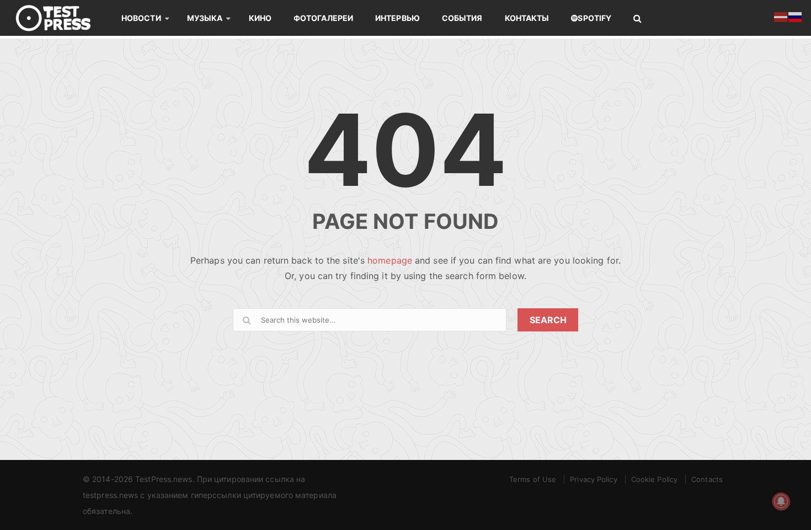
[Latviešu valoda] (781, 16)
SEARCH (548, 319)
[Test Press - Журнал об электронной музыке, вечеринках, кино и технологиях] (60, 18)
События (462, 18)
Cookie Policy (654, 479)
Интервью (397, 18)
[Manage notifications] (781, 501)
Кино (260, 18)
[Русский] (795, 16)
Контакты (527, 18)
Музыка (205, 18)
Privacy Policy (593, 479)
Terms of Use (532, 479)
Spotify (594, 18)
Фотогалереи (323, 18)
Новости (141, 18)
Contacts (707, 479)
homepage (389, 260)
